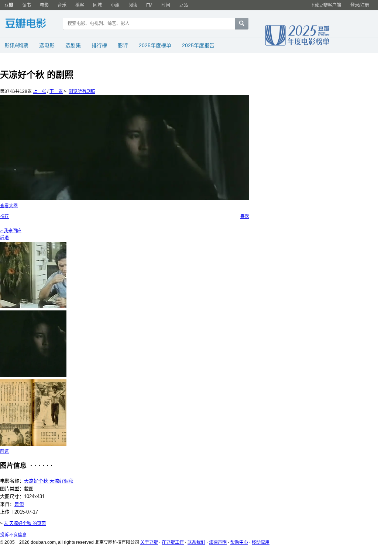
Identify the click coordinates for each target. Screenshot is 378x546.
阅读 (132, 5)
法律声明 (218, 542)
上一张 (39, 91)
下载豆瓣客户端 (325, 5)
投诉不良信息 (13, 535)
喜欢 (244, 216)
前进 (4, 451)
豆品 (183, 5)
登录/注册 (359, 5)
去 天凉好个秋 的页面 (25, 523)
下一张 (56, 91)
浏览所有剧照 (82, 91)
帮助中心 (239, 542)
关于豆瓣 (149, 542)
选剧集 (73, 45)
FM (149, 5)
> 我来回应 (10, 230)
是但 (19, 504)
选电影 (47, 45)
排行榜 (99, 45)
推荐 (4, 216)
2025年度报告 (198, 45)
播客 (79, 5)
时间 (165, 5)
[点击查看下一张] (124, 147)
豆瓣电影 (31, 24)
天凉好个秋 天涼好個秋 (48, 481)
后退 (4, 237)
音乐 (62, 5)
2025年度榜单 (155, 45)
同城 (97, 5)
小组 (115, 5)
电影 (44, 5)
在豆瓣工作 (173, 542)
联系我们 (196, 542)
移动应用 (260, 542)
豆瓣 (8, 5)
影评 (123, 45)
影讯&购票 (16, 45)
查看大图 (9, 205)
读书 (26, 5)
